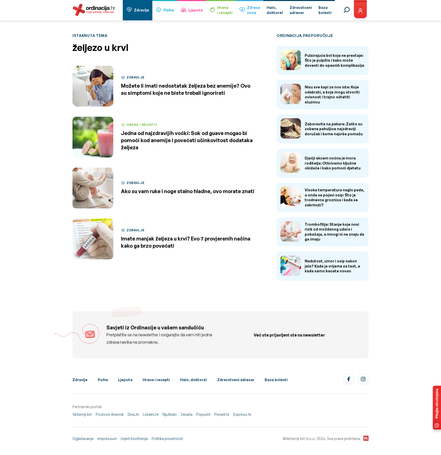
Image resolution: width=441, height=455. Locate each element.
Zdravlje (141, 10)
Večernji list (82, 414)
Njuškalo (170, 414)
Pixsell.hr (221, 414)
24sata (186, 414)
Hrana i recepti (156, 380)
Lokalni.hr (151, 414)
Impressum (107, 438)
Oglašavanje (83, 438)
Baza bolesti (276, 380)
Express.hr (242, 414)
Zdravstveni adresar (235, 380)
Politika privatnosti (167, 438)
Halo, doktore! (193, 380)
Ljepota (195, 10)
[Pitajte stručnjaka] (437, 408)
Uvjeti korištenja (134, 438)
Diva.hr (133, 414)
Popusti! (203, 414)
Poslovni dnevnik (110, 414)
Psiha (169, 10)
